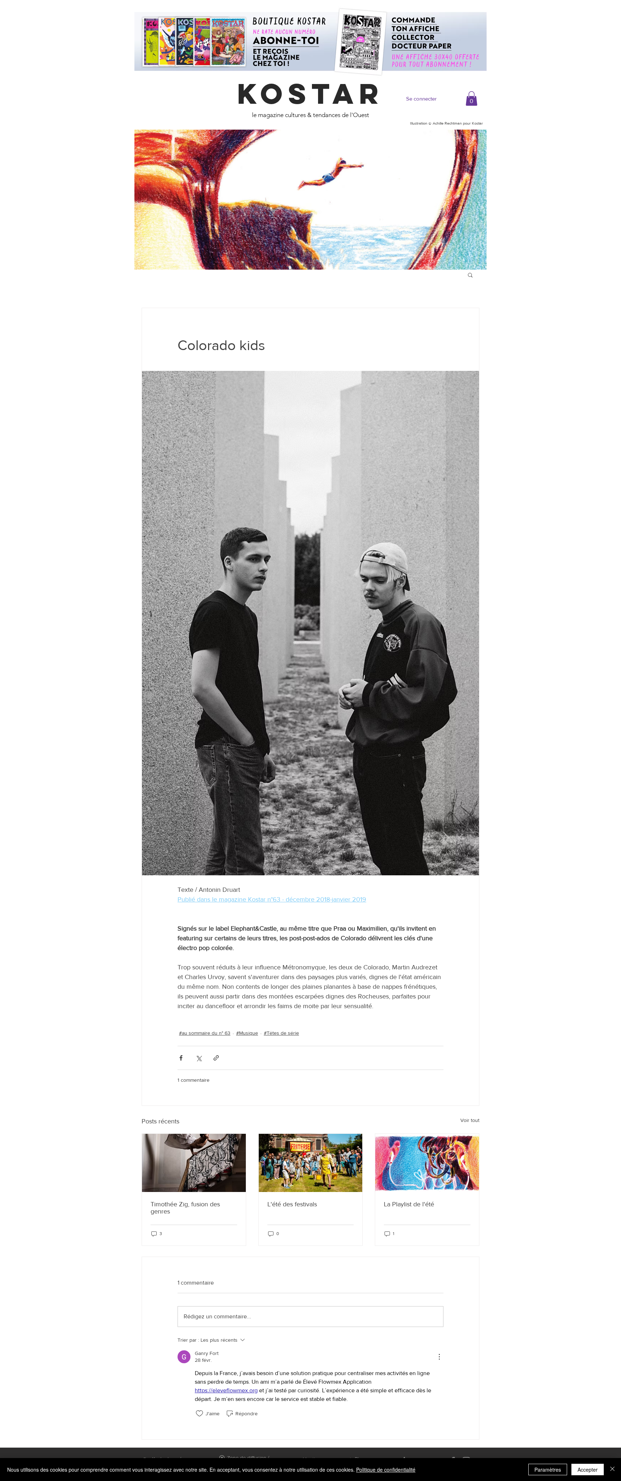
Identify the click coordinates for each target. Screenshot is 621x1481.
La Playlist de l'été (409, 1204)
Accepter (588, 1469)
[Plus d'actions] (439, 1356)
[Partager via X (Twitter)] (198, 1057)
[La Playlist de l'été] (427, 1163)
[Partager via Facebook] (181, 1057)
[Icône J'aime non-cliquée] (199, 1413)
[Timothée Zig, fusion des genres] (194, 1163)
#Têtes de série (281, 1033)
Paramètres (547, 1469)
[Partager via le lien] (216, 1057)
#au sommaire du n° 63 (204, 1033)
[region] (310, 200)
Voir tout (469, 1120)
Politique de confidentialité (385, 1469)
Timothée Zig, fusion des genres (185, 1208)
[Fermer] (612, 1469)
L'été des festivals (292, 1204)
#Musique (247, 1033)
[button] (471, 98)
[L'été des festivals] (311, 1163)
